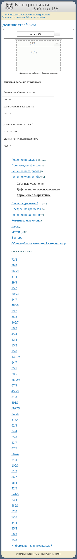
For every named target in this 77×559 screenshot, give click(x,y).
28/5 (14, 374)
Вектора (16, 237)
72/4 (14, 259)
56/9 (14, 534)
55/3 (14, 539)
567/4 (15, 454)
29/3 (14, 282)
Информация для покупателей (31, 545)
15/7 (14, 288)
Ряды (15, 226)
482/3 (15, 505)
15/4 (14, 482)
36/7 (14, 477)
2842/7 (15, 379)
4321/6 (15, 356)
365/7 (15, 322)
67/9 (14, 385)
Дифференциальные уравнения (38, 189)
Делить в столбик (36, 17)
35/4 (14, 528)
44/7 (14, 299)
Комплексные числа (25, 220)
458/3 (15, 391)
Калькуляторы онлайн (16, 14)
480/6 (15, 305)
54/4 (14, 522)
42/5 (14, 488)
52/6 (14, 511)
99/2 (14, 311)
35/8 (14, 316)
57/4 (14, 276)
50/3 (14, 328)
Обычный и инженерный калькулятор (38, 243)
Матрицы (17, 231)
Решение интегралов (25, 171)
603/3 (15, 293)
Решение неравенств (25, 214)
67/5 (14, 448)
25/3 (14, 437)
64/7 (14, 362)
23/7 (14, 442)
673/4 (15, 419)
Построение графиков (26, 209)
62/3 (14, 425)
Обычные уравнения (31, 183)
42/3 (14, 339)
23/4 (14, 499)
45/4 (14, 334)
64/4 (14, 431)
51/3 (14, 471)
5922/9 (15, 408)
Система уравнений (24, 203)
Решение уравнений (39, 14)
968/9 (15, 271)
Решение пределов (24, 159)
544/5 (15, 494)
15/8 (14, 351)
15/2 (14, 345)
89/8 (14, 265)
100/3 (15, 465)
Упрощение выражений (13, 17)
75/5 (14, 368)
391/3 (15, 402)
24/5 (14, 459)
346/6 (15, 414)
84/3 (14, 396)
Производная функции (26, 165)
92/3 (14, 517)
